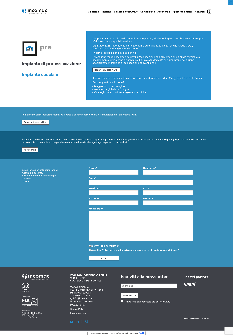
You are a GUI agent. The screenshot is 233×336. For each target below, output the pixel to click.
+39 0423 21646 (81, 295)
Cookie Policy (77, 309)
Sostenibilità (147, 11)
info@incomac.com (83, 298)
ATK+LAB (205, 318)
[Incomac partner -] (32, 293)
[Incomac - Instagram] (86, 322)
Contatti (200, 11)
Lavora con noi (78, 313)
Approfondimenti (182, 11)
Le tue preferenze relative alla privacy (124, 333)
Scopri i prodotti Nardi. (106, 70)
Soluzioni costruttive (126, 11)
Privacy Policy (77, 304)
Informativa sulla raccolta (98, 333)
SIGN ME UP (129, 295)
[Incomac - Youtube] (71, 322)
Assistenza (164, 11)
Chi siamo (93, 11)
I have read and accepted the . (148, 301)
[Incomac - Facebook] (81, 322)
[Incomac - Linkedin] (77, 322)
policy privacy (163, 301)
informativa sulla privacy (117, 250)
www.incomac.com (83, 301)
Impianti (106, 11)
